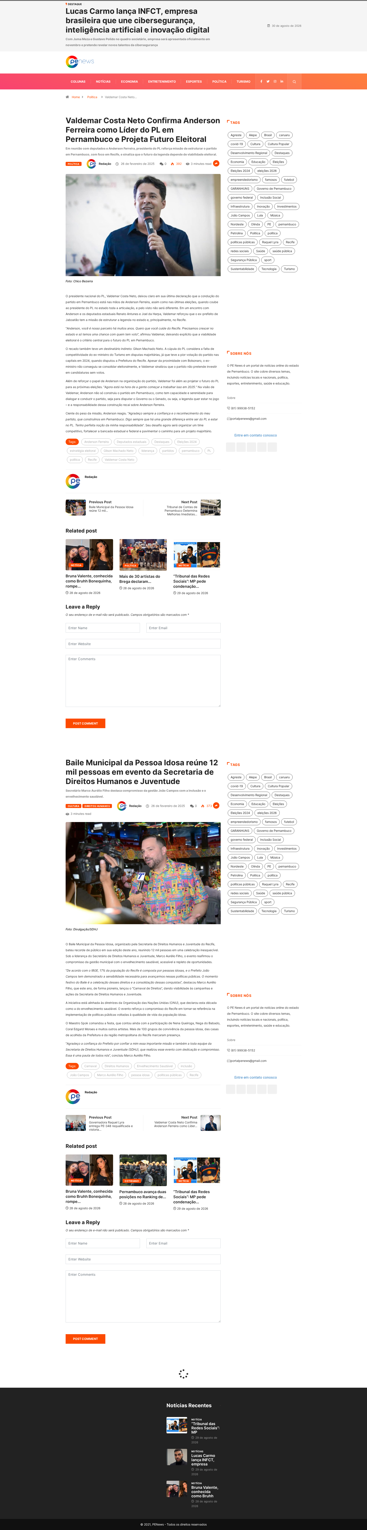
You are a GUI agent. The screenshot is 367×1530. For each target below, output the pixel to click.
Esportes (194, 81)
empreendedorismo (244, 179)
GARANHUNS (240, 188)
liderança (147, 450)
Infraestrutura (240, 206)
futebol (289, 179)
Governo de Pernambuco (274, 188)
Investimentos (286, 206)
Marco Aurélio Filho (110, 1075)
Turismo (243, 81)
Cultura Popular (278, 144)
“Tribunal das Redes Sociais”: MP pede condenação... (137, 581)
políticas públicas (243, 242)
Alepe (253, 135)
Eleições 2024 (187, 442)
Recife (92, 459)
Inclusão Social (270, 197)
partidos (168, 450)
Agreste (236, 135)
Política (219, 81)
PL (209, 450)
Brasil (268, 135)
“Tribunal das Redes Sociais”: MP (205, 1427)
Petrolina (237, 233)
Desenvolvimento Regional (249, 153)
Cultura (255, 144)
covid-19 (237, 144)
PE (269, 224)
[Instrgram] (275, 81)
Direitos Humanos (97, 806)
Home (76, 97)
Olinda (255, 224)
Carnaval (90, 1066)
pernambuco (190, 450)
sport (267, 260)
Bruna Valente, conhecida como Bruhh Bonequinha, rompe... (196, 581)
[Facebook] (230, 447)
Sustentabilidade (242, 269)
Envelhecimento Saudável (155, 1066)
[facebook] (261, 81)
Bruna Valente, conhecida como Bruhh (204, 1491)
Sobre (231, 398)
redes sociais (240, 251)
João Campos (240, 215)
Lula (260, 215)
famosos (271, 179)
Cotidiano (78, 1181)
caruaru (284, 135)
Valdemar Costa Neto (119, 459)
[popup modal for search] (294, 81)
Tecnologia (269, 269)
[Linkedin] (282, 81)
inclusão (186, 1066)
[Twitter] (268, 81)
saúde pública (282, 251)
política (75, 459)
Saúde (260, 251)
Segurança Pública (244, 260)
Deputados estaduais (131, 442)
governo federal (242, 197)
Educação (258, 162)
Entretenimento (162, 81)
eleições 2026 (267, 170)
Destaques (161, 442)
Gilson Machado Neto (118, 450)
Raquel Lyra (270, 242)
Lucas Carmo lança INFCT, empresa (203, 1459)
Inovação (263, 206)
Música (275, 215)
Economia (129, 81)
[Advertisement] (264, 317)
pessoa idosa (140, 1075)
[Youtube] (272, 447)
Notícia (130, 565)
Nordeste (237, 224)
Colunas (78, 81)
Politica (255, 233)
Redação (105, 163)
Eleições (278, 162)
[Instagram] (262, 447)
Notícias (103, 81)
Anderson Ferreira (96, 442)
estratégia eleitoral (83, 450)
